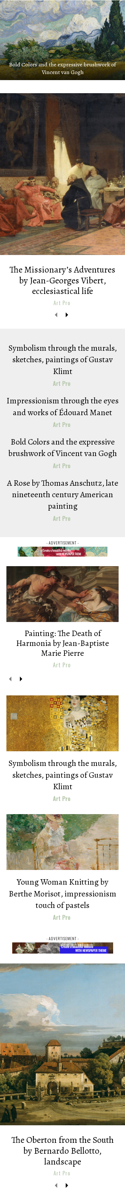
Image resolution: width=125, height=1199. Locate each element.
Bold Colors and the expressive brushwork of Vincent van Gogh (62, 68)
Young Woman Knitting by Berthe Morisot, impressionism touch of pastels (62, 893)
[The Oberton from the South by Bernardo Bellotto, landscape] (62, 1044)
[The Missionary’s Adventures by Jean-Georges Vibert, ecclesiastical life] (62, 174)
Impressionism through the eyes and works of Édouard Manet (62, 406)
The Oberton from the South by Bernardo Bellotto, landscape (63, 1150)
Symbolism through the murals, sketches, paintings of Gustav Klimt (62, 359)
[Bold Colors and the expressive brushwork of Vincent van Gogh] (62, 40)
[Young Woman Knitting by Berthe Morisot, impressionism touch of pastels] (62, 842)
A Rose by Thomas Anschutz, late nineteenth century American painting (62, 494)
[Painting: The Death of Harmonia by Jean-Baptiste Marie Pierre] (62, 594)
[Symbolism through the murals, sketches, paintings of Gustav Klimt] (62, 723)
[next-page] (67, 315)
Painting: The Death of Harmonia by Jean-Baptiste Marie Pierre (62, 643)
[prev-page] (56, 315)
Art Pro (62, 303)
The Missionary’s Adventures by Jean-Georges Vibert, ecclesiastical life (62, 280)
